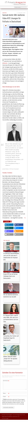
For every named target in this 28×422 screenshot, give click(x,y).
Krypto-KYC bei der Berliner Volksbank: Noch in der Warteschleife (11, 276)
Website (5, 63)
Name (6, 393)
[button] (9, 224)
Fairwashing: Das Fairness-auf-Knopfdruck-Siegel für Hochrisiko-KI (11, 338)
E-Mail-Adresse (6, 398)
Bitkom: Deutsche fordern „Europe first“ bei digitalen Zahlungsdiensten (10, 359)
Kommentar (6, 381)
